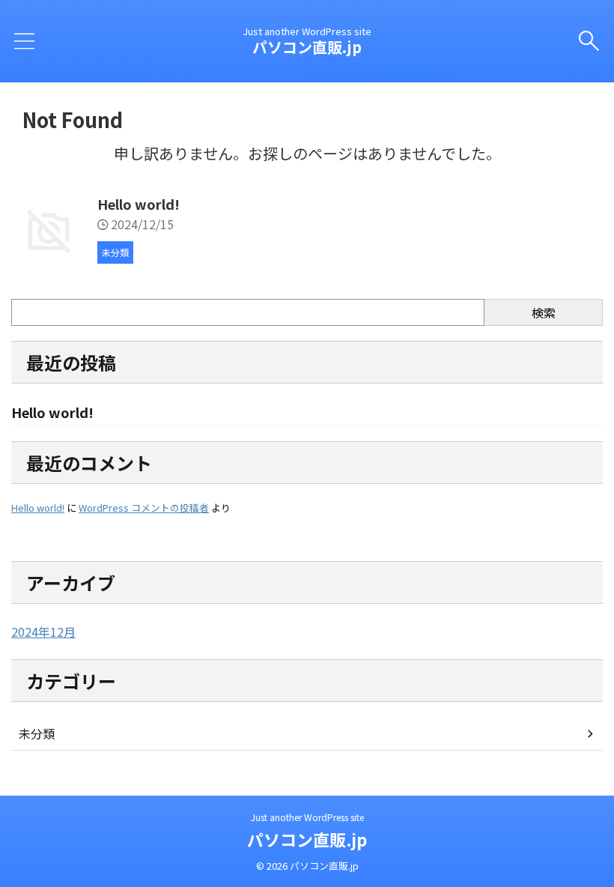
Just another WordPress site (307, 817)
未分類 (37, 733)
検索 (544, 312)
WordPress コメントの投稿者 (144, 507)
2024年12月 (43, 632)
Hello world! (138, 204)
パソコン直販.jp (307, 47)
